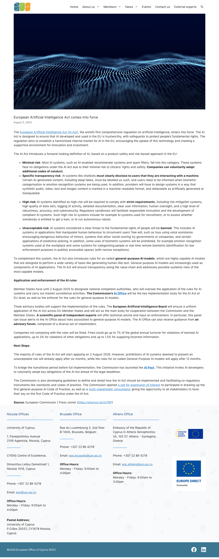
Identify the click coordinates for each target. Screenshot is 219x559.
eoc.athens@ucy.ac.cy (137, 464)
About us (88, 7)
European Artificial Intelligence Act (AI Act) (49, 132)
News (129, 7)
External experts (185, 7)
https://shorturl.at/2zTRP (95, 402)
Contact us (162, 7)
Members (110, 7)
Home (74, 7)
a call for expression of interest (139, 385)
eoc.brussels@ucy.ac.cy (85, 455)
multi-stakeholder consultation (110, 389)
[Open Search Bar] (202, 7)
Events (146, 7)
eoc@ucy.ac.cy (26, 492)
